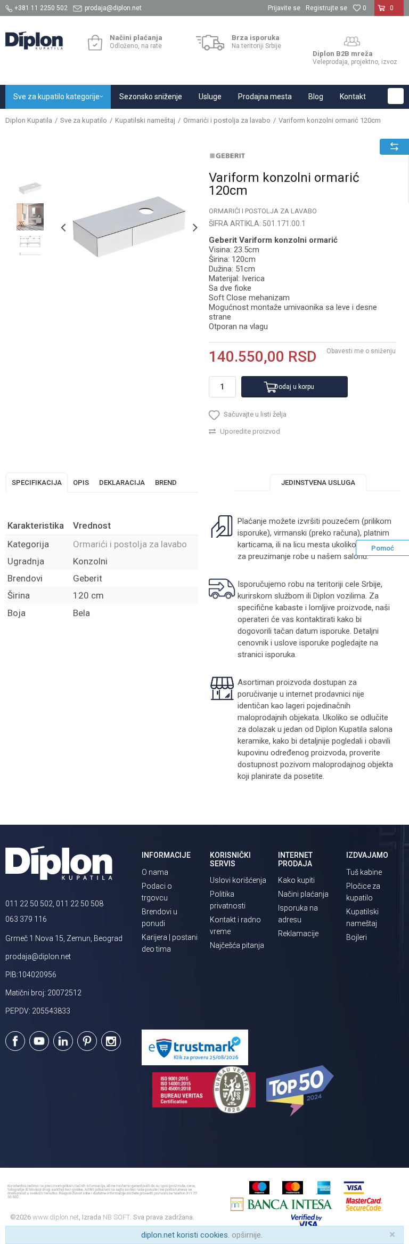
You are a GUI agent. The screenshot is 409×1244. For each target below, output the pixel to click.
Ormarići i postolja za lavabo (227, 120)
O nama (155, 872)
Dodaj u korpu (294, 386)
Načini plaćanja (303, 894)
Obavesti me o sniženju (361, 351)
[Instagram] (111, 1041)
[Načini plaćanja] (95, 43)
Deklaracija (122, 483)
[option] (30, 188)
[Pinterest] (87, 1041)
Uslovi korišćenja (238, 880)
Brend (166, 483)
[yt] (39, 1041)
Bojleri (356, 937)
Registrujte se (326, 8)
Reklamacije (298, 933)
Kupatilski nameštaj (145, 120)
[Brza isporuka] (210, 43)
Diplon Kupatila (28, 120)
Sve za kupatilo (83, 120)
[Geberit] (227, 155)
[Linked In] (63, 1041)
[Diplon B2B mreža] (352, 42)
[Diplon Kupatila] (34, 40)
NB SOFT (116, 1217)
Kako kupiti (296, 880)
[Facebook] (15, 1041)
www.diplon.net (55, 1217)
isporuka (280, 654)
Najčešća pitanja (237, 945)
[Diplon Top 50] (301, 1091)
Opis (81, 483)
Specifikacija (37, 483)
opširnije (246, 1235)
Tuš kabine (364, 872)
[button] (396, 96)
